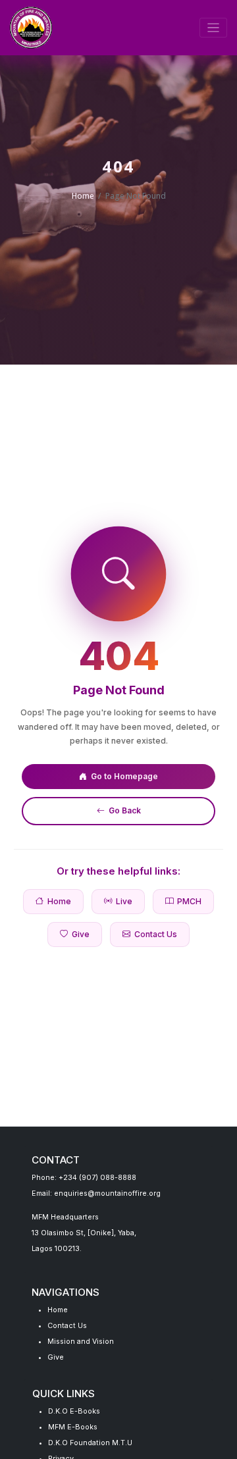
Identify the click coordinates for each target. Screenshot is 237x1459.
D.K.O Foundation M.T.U (90, 1443)
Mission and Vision (80, 1341)
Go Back (125, 810)
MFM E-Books (72, 1427)
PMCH (189, 901)
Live (124, 901)
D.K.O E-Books (74, 1411)
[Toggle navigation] (213, 28)
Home (83, 195)
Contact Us (155, 934)
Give (81, 934)
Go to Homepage (124, 776)
